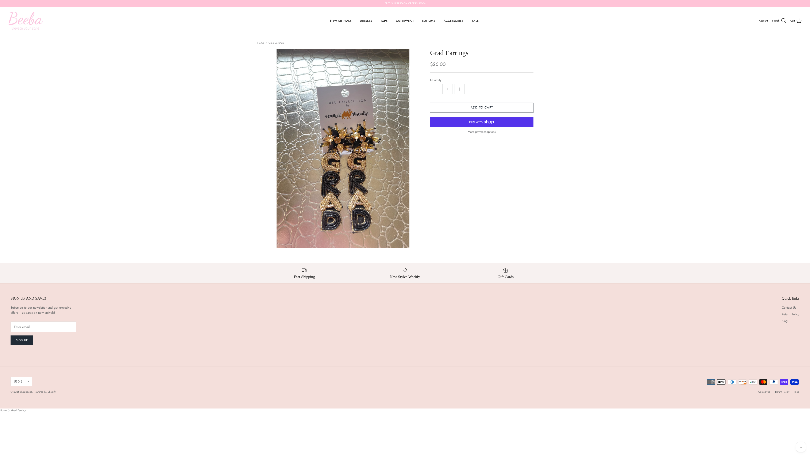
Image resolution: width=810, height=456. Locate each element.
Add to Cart (482, 107)
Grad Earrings (276, 43)
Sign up (22, 340)
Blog (785, 321)
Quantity (435, 80)
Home (260, 43)
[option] (343, 148)
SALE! (475, 21)
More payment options (482, 132)
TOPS (384, 21)
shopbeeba (26, 392)
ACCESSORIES (453, 21)
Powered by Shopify (45, 392)
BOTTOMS (428, 21)
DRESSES (366, 21)
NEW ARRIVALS (340, 21)
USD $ (18, 381)
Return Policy (790, 314)
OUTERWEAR (404, 21)
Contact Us (789, 307)
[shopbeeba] (25, 21)
